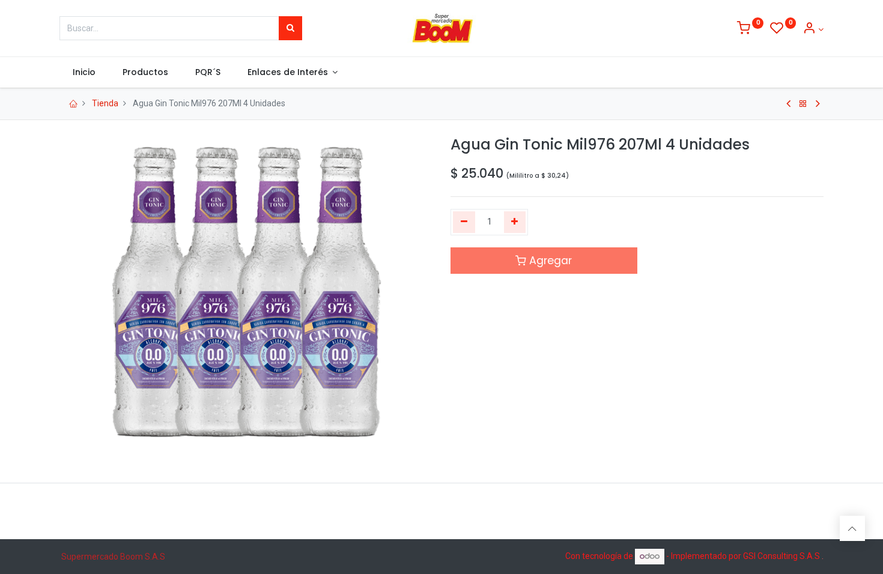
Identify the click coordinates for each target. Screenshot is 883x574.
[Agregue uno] (515, 222)
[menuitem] (84, 72)
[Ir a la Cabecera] (852, 528)
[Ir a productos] (803, 103)
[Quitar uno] (464, 222)
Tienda (105, 103)
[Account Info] (813, 29)
